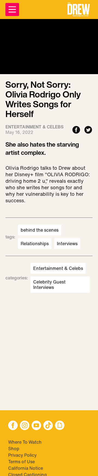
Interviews (67, 243)
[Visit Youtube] (36, 426)
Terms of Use (21, 461)
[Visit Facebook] (13, 426)
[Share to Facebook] (76, 130)
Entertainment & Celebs (58, 268)
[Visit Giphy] (60, 426)
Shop (13, 448)
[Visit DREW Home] (79, 9)
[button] (79, 9)
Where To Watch (25, 442)
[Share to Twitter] (88, 130)
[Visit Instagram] (24, 426)
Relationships (35, 243)
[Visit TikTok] (48, 426)
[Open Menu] (12, 9)
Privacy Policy (22, 455)
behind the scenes (40, 230)
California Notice (25, 468)
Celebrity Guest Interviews (49, 284)
